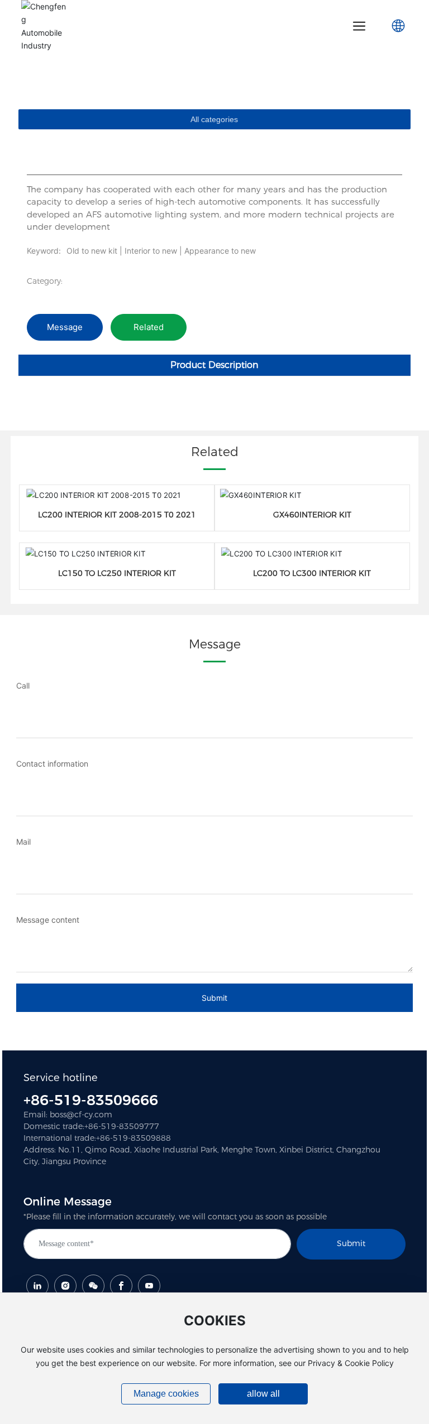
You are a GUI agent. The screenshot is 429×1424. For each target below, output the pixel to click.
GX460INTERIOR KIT (312, 515)
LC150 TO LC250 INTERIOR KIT (117, 573)
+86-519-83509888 (133, 1138)
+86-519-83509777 (121, 1126)
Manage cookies (166, 1393)
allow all (263, 1393)
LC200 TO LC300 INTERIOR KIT (312, 573)
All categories (214, 119)
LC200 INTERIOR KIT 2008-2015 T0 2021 (117, 515)
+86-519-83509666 (90, 1100)
